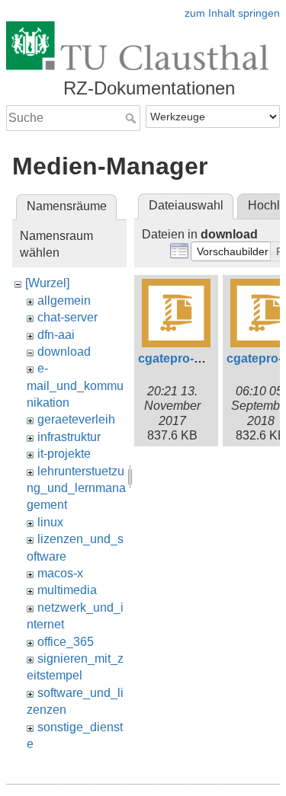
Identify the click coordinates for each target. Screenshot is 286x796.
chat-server (67, 317)
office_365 (65, 641)
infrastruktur (69, 436)
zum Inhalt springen (232, 13)
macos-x (60, 573)
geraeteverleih (76, 419)
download (64, 351)
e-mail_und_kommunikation (75, 385)
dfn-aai (56, 334)
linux (50, 522)
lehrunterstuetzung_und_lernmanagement (76, 488)
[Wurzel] (47, 283)
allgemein (64, 300)
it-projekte (64, 453)
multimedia (67, 589)
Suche (132, 118)
